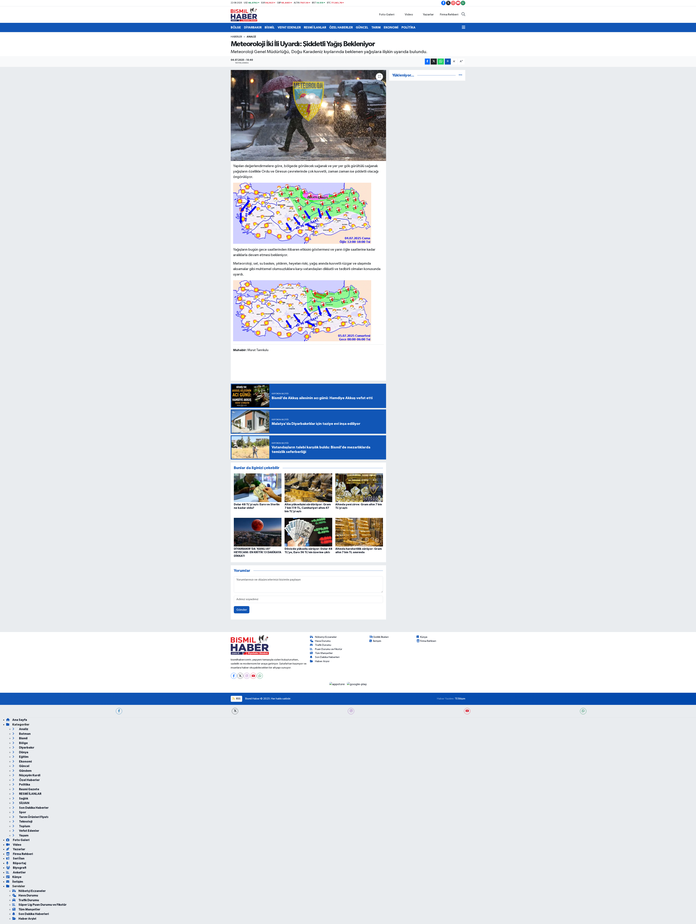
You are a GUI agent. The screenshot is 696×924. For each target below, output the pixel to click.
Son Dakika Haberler (33, 807)
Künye (423, 637)
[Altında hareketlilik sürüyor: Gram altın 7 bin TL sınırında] (359, 532)
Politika (24, 784)
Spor (22, 812)
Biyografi (19, 867)
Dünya (23, 752)
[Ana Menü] (463, 27)
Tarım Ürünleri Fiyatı (33, 817)
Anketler (19, 872)
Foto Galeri (386, 14)
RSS (238, 698)
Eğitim (23, 756)
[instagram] (351, 711)
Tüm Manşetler (324, 653)
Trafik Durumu (323, 645)
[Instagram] (247, 676)
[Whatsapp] (260, 676)
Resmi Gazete (28, 789)
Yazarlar (428, 14)
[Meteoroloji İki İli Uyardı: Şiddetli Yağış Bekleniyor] (308, 115)
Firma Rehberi (449, 14)
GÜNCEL (362, 27)
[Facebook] (234, 676)
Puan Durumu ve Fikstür (328, 649)
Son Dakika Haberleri (327, 657)
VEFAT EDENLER (289, 27)
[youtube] (467, 711)
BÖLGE (236, 27)
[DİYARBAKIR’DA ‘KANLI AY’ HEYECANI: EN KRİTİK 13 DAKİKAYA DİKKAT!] (257, 532)
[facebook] (119, 711)
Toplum (24, 826)
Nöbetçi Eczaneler (326, 637)
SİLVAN (23, 803)
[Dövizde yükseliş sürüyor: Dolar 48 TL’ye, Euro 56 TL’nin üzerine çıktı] (308, 532)
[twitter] (235, 711)
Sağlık (23, 798)
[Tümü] (460, 75)
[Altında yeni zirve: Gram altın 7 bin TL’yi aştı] (359, 487)
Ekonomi (25, 761)
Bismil (23, 738)
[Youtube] (253, 676)
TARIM (376, 27)
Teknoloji (25, 821)
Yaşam (23, 835)
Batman (24, 733)
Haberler (236, 37)
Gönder (241, 609)
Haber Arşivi (322, 661)
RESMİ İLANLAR (315, 27)
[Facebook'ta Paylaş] (427, 62)
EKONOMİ (391, 27)
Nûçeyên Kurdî (29, 775)
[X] (240, 676)
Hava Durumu (323, 641)
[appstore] (337, 684)
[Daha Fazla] (448, 62)
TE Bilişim (460, 698)
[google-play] (357, 684)
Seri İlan (18, 858)
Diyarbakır (26, 747)
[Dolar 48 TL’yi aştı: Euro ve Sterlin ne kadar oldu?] (257, 487)
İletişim (377, 641)
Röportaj (19, 863)
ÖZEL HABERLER (341, 27)
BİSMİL (270, 27)
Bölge (23, 743)
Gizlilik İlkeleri (381, 637)
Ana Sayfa (19, 719)
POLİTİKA (408, 27)
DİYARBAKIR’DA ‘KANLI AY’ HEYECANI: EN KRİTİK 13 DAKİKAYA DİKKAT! (257, 552)
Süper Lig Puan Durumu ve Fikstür (42, 904)
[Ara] (463, 14)
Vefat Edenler (28, 830)
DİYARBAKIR (253, 27)
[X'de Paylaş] (434, 62)
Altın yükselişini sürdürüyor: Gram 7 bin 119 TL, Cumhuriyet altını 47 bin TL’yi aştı (308, 508)
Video (409, 14)
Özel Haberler (29, 780)
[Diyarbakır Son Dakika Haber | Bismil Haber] (244, 14)
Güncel (23, 766)
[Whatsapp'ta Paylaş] (441, 62)
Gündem (25, 770)
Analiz (251, 37)
